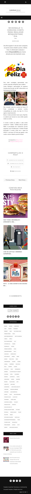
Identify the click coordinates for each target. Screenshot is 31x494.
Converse (6, 374)
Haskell (6, 364)
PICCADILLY (6, 412)
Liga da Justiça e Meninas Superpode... (12, 252)
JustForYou (12, 376)
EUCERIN (13, 361)
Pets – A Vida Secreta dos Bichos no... (15, 284)
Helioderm (17, 374)
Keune (18, 376)
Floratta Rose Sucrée (15, 438)
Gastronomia (18, 171)
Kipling (12, 346)
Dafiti (11, 394)
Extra (11, 374)
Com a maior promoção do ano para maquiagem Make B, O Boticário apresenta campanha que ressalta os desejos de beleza (12, 450)
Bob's (11, 331)
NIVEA (13, 333)
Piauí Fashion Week (8, 341)
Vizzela (5, 338)
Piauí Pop (6, 414)
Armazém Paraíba (8, 351)
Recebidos (16, 328)
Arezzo (13, 356)
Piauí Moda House (17, 331)
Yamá (12, 369)
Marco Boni (6, 379)
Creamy (6, 394)
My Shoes (18, 409)
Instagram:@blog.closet (15, 141)
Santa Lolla (17, 417)
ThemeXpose (16, 487)
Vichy (18, 424)
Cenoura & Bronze (14, 389)
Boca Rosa (13, 384)
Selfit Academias (18, 336)
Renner (5, 381)
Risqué (11, 414)
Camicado (6, 389)
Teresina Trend (7, 333)
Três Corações (7, 424)
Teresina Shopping (8, 348)
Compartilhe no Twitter (16, 163)
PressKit (6, 331)
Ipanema (6, 376)
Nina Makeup (7, 356)
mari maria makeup (13, 427)
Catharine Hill (7, 343)
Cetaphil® (6, 391)
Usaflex (13, 424)
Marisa (12, 379)
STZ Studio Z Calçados (8, 417)
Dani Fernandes (17, 394)
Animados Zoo (7, 361)
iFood (15, 348)
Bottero (10, 366)
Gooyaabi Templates (8, 489)
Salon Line (6, 369)
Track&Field (14, 422)
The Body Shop (7, 422)
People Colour (13, 412)
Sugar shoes (12, 381)
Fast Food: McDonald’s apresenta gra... (11, 221)
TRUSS (19, 419)
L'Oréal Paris (13, 399)
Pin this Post (16, 166)
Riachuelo (18, 364)
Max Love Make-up (8, 407)
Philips (19, 412)
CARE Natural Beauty (15, 386)
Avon (5, 328)
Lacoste (15, 366)
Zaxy (18, 381)
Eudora (19, 361)
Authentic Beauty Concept (15, 371)
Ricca (5, 366)
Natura (10, 326)
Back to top (23, 492)
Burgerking (6, 386)
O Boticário (16, 326)
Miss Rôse (18, 379)
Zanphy (5, 427)
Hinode (13, 343)
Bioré (18, 356)
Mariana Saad (7, 404)
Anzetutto (6, 384)
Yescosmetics (17, 369)
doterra (6, 371)
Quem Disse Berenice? (8, 336)
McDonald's (6, 346)
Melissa (10, 328)
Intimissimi (6, 399)
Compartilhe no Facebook (16, 160)
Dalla (15, 351)
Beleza (5, 326)
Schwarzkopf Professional (9, 419)
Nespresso (12, 364)
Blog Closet (19, 140)
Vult (15, 341)
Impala (10, 338)
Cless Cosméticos (13, 391)
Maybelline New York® (9, 409)
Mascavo (14, 404)
